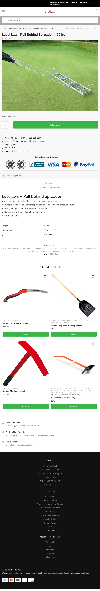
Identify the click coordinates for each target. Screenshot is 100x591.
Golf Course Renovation (50, 507)
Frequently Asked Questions (16, 151)
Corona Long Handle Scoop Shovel (66, 325)
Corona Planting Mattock (14, 391)
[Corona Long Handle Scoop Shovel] (74, 295)
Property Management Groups (50, 504)
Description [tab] (50, 183)
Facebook (50, 542)
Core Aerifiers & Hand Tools (51, 28)
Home (4, 28)
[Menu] (3, 11)
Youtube (50, 553)
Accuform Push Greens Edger (64, 397)
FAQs (50, 526)
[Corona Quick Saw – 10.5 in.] (26, 295)
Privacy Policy (50, 477)
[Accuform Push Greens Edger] (74, 363)
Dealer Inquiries (50, 500)
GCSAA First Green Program (50, 473)
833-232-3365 (55, 5)
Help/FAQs (83, 2)
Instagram (50, 549)
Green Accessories (70, 390)
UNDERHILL (53, 254)
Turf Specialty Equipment (52, 251)
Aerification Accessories (61, 321)
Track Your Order (71, 2)
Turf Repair (73, 393)
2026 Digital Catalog (50, 469)
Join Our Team (50, 485)
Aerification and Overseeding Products (24, 28)
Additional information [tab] (50, 187)
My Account (50, 496)
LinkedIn (50, 557)
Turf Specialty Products (71, 251)
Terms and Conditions (50, 515)
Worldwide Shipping (57, 2)
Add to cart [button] (26, 334)
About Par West (50, 466)
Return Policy (10, 148)
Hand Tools (78, 248)
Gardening (69, 248)
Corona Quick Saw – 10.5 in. (15, 323)
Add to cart (55, 125)
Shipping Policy (11, 144)
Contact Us (50, 511)
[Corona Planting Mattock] (26, 363)
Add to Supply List (14, 175)
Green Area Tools (85, 390)
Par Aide (64, 393)
